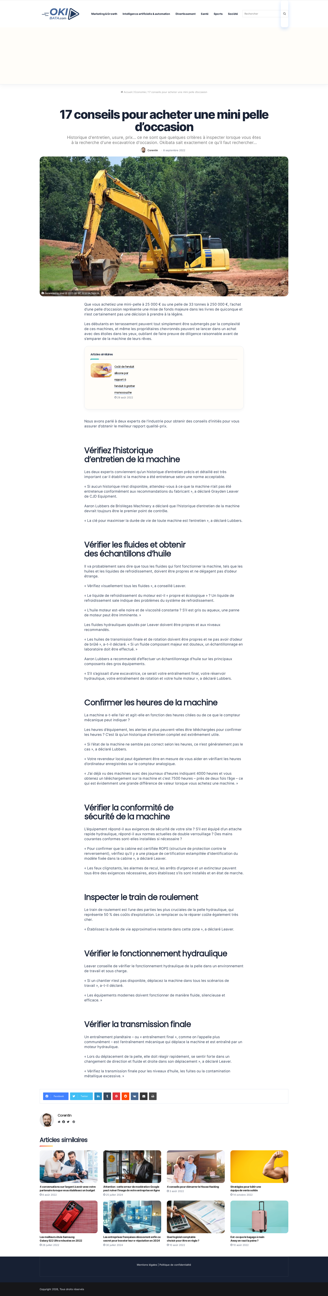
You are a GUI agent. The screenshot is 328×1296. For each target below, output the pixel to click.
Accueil (127, 92)
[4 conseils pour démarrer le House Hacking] (196, 1166)
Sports (218, 13)
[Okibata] (60, 13)
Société (233, 13)
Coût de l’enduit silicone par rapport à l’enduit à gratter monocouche (124, 379)
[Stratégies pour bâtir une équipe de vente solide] (259, 1166)
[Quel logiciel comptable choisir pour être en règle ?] (196, 1217)
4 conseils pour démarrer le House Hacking (193, 1186)
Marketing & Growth (104, 13)
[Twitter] (69, 1122)
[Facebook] (64, 1122)
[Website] (60, 1122)
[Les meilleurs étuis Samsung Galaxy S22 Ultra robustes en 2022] (69, 1217)
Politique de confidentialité (175, 1264)
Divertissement (186, 13)
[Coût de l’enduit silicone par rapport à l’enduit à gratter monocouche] (101, 370)
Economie (140, 92)
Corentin (152, 150)
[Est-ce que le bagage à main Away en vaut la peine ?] (259, 1217)
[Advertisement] (164, 55)
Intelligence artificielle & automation (146, 13)
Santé (204, 13)
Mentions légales (147, 1264)
